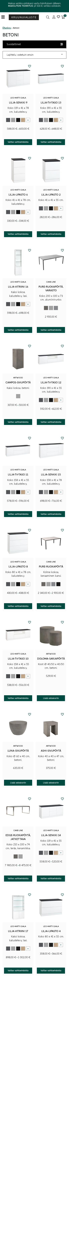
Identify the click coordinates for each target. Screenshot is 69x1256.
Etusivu (7, 27)
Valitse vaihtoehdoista (18, 142)
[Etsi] (47, 17)
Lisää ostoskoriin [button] (51, 698)
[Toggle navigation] (4, 17)
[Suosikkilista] (58, 17)
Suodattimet (14, 44)
